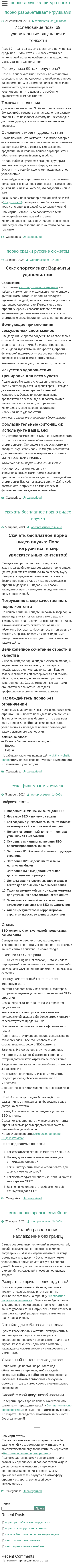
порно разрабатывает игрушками (38, 12)
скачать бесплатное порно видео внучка (32, 1534)
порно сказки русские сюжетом (38, 251)
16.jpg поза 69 (12, 202)
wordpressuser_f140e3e (51, 21)
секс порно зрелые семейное (38, 1212)
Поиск (5, 1504)
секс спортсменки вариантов (38, 287)
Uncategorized (32, 236)
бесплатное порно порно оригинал (26, 1453)
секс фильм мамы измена (38, 785)
